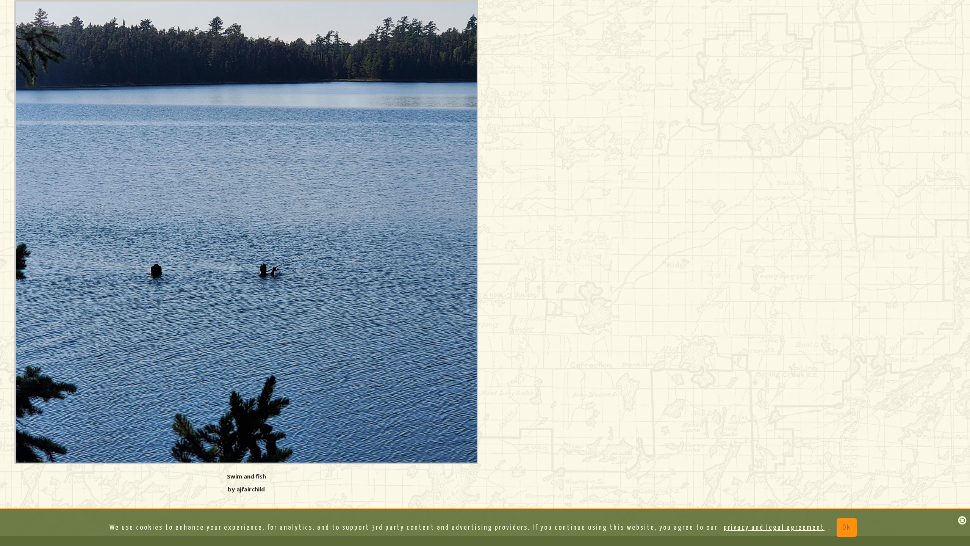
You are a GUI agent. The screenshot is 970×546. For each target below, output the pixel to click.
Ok (846, 527)
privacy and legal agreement (774, 527)
